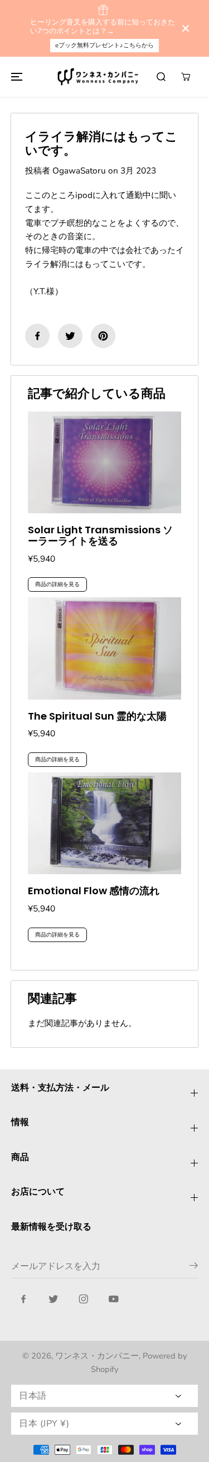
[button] (15, 77)
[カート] (185, 77)
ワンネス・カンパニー (97, 1355)
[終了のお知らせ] (185, 28)
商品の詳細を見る (57, 584)
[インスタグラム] (83, 1299)
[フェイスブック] (37, 336)
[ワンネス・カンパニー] (99, 77)
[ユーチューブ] (113, 1299)
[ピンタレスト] (103, 336)
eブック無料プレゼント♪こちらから (104, 45)
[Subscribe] (193, 1267)
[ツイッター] (70, 336)
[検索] (161, 77)
